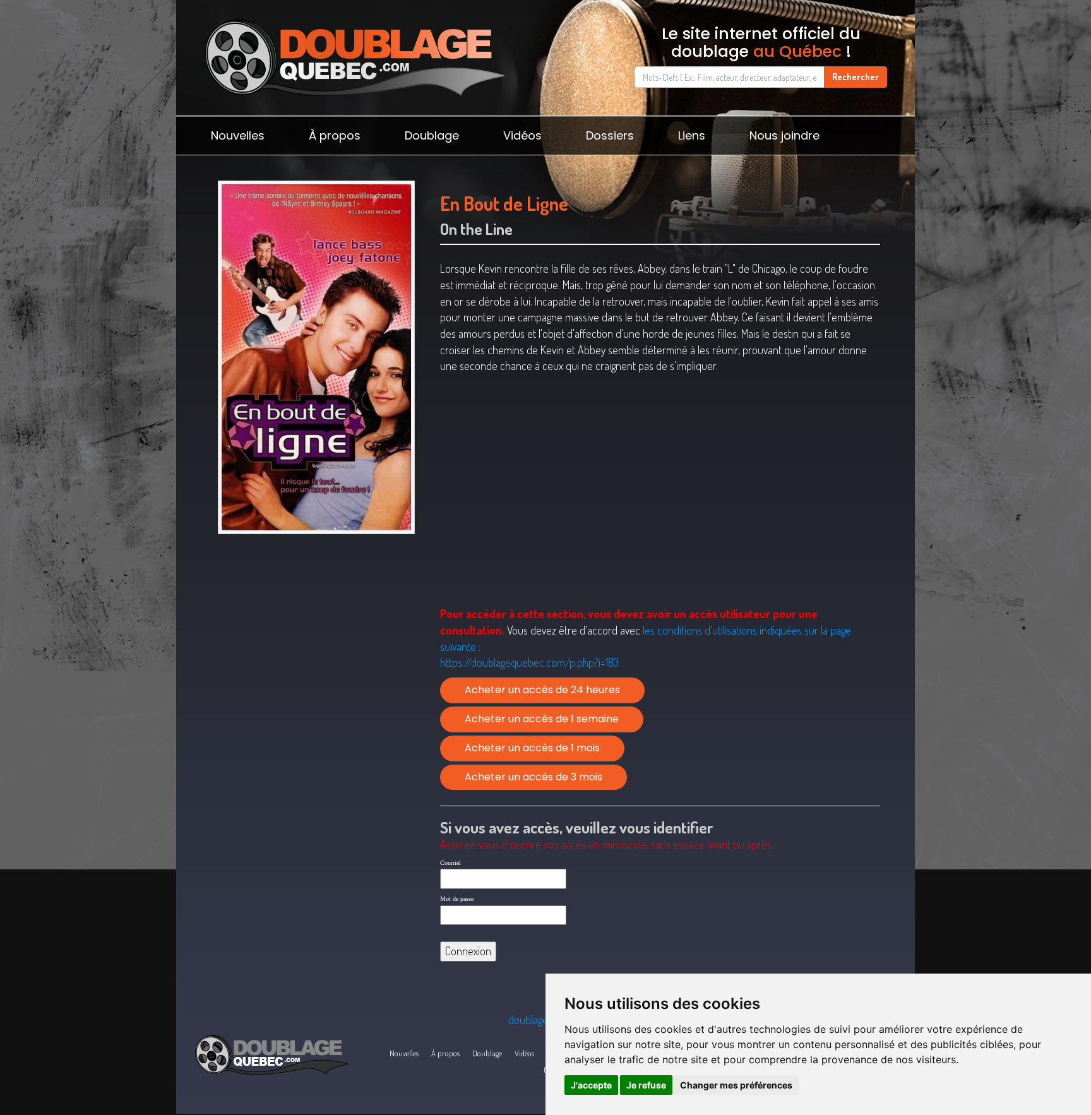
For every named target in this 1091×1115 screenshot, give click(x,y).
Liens (691, 135)
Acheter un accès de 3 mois (533, 777)
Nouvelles (238, 135)
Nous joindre (784, 135)
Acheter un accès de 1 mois (532, 748)
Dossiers (610, 135)
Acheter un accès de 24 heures (542, 690)
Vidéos (522, 135)
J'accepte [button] (591, 1085)
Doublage (432, 135)
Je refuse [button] (646, 1085)
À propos (335, 135)
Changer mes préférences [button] (736, 1085)
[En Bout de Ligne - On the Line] (316, 357)
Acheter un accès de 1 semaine (542, 719)
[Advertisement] (316, 637)
